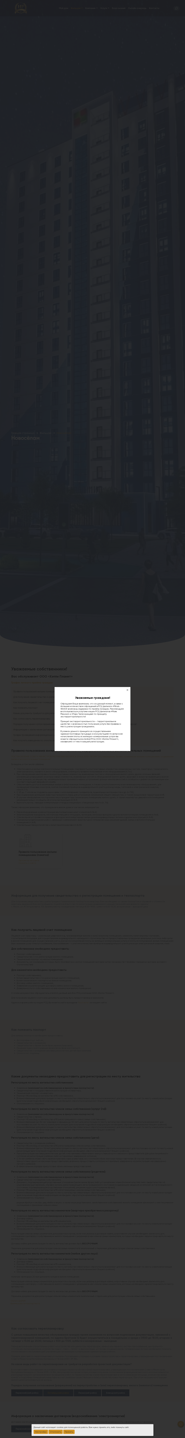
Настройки (40, 1432)
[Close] (127, 690)
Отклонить (55, 1432)
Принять (69, 1432)
